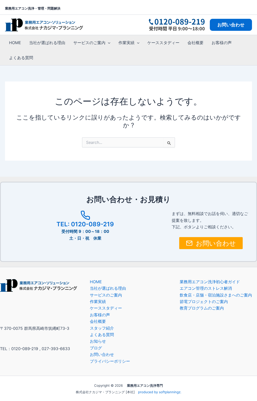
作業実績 (126, 42)
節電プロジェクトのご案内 (204, 301)
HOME (15, 42)
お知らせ (98, 341)
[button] (231, 25)
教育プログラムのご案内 (202, 308)
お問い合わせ (102, 354)
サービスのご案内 (89, 42)
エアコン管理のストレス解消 (206, 288)
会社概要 (195, 42)
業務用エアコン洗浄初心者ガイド (210, 281)
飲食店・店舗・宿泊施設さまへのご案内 (216, 294)
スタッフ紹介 (102, 328)
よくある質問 (21, 57)
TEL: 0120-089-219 (85, 224)
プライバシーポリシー (110, 361)
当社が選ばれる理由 (47, 42)
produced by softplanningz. (159, 392)
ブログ (96, 347)
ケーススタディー (163, 42)
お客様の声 (222, 42)
